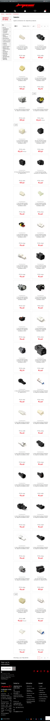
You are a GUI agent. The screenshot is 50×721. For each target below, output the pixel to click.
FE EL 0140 (40, 274)
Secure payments (29, 691)
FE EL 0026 (22, 431)
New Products (5, 51)
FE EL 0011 (22, 556)
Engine (5, 43)
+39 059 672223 (5, 1)
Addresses (42, 692)
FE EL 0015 (22, 212)
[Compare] (29, 35)
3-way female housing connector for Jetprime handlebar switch (22, 611)
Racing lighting (5, 58)
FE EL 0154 (40, 86)
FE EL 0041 (40, 118)
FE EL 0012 (40, 618)
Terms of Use (30, 693)
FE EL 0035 (40, 556)
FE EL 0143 (22, 524)
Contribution (42, 698)
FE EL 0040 (40, 243)
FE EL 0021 (22, 399)
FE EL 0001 (22, 180)
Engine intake (6, 40)
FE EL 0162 (40, 493)
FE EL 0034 (22, 243)
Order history (43, 694)
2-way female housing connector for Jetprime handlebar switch (22, 204)
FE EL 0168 (22, 618)
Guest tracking (43, 696)
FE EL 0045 (22, 274)
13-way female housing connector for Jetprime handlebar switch (22, 142)
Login (40, 686)
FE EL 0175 (22, 368)
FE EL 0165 (40, 55)
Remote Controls (5, 53)
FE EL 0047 (22, 462)
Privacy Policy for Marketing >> (6, 678)
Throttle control (5, 32)
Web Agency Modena (16, 719)
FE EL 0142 (40, 305)
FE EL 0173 (22, 149)
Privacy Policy (31, 697)
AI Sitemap (42, 700)
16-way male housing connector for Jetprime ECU (22, 172)
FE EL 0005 (40, 399)
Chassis (5, 45)
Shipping (29, 695)
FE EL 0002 (40, 587)
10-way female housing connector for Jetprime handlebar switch (40, 48)
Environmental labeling (31, 702)
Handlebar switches (6, 29)
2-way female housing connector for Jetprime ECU (40, 172)
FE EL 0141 (22, 493)
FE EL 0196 (40, 368)
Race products (5, 36)
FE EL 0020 (40, 180)
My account (42, 688)
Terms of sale (30, 688)
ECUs (4, 27)
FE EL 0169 (22, 86)
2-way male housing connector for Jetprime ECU (22, 391)
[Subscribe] (14, 669)
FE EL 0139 (40, 462)
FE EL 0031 (40, 212)
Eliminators (6, 38)
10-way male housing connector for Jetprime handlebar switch (22, 110)
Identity (41, 690)
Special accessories (6, 56)
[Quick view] (29, 38)
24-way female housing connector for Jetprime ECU (40, 579)
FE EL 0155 (22, 55)
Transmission (6, 41)
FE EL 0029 (40, 431)
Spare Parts (6, 46)
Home (3, 25)
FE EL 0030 (22, 650)
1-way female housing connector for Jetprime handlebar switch (22, 48)
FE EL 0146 (40, 524)
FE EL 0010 (40, 337)
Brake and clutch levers (6, 48)
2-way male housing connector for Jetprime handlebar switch (40, 391)
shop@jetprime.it (14, 1)
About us (29, 686)
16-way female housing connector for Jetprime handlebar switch (40, 142)
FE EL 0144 (22, 337)
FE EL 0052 (40, 650)
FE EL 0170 (22, 118)
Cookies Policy (31, 699)
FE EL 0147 (22, 305)
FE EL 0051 (40, 149)
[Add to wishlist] (29, 32)
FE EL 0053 (22, 587)
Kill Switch (6, 34)
